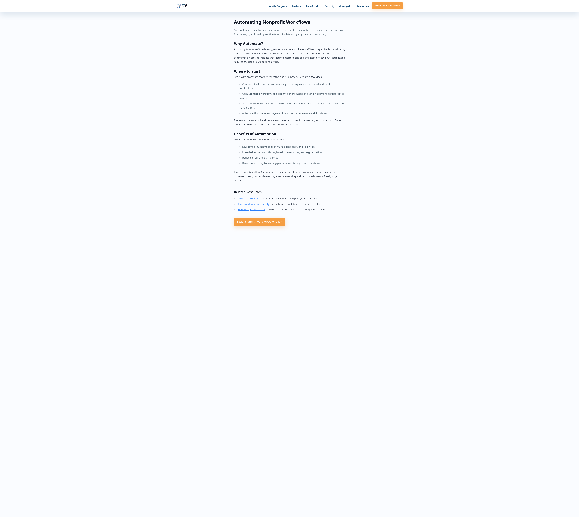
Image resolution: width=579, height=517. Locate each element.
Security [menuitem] (330, 6)
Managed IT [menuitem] (346, 6)
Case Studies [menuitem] (313, 6)
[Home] (182, 6)
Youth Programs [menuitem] (278, 6)
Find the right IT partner (251, 209)
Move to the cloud (248, 198)
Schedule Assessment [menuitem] (387, 5)
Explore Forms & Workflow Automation (259, 221)
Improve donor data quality (253, 204)
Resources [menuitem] (362, 6)
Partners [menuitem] (297, 6)
